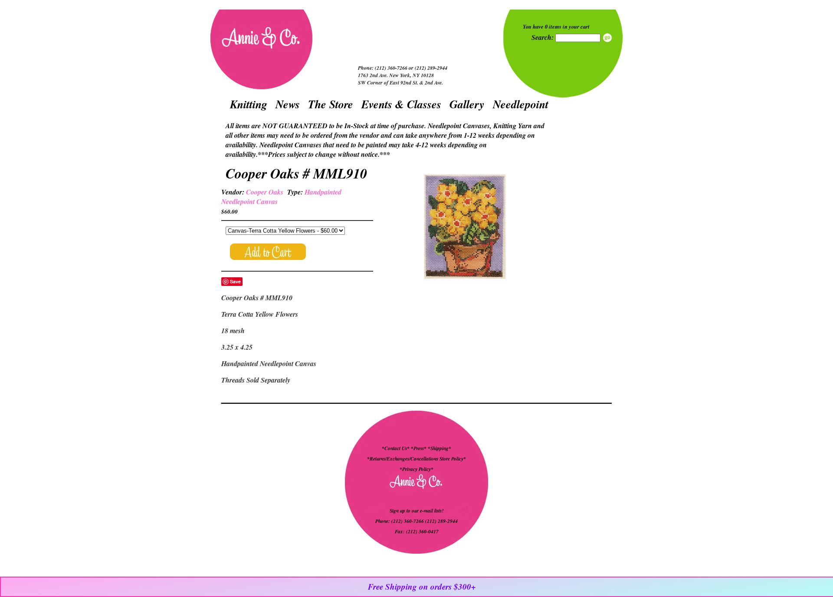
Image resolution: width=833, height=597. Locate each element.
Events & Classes (401, 104)
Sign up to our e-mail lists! (416, 510)
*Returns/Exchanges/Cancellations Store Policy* (416, 458)
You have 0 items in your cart (556, 26)
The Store (330, 104)
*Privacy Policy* (416, 469)
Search (607, 37)
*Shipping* (439, 448)
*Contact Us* (396, 448)
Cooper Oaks (264, 192)
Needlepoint (520, 104)
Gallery (467, 104)
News (287, 104)
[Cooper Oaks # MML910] (464, 228)
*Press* (419, 448)
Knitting (248, 104)
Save (235, 281)
